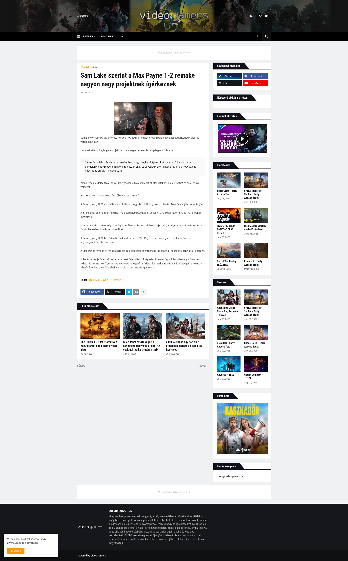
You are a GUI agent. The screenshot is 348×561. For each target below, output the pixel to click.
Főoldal (84, 67)
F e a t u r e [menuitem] (107, 36)
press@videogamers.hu (230, 476)
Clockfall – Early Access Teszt (226, 344)
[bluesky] (260, 16)
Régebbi (202, 365)
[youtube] (266, 16)
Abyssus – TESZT (226, 374)
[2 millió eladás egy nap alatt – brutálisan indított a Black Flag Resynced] (185, 326)
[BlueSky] (129, 292)
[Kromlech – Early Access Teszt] (256, 250)
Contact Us (82, 16)
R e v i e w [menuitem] (87, 36)
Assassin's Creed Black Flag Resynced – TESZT (228, 311)
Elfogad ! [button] (16, 550)
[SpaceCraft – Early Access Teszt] (229, 180)
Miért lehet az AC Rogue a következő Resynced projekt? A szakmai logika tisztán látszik (141, 345)
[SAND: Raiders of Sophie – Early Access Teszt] (256, 180)
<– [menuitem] (122, 36)
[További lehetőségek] (143, 292)
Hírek (94, 67)
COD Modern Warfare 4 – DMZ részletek (255, 227)
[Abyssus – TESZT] (229, 364)
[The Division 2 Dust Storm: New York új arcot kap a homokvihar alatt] (100, 326)
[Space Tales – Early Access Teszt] (256, 332)
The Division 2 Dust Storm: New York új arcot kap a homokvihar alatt (98, 345)
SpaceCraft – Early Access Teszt (227, 192)
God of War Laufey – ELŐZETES (227, 263)
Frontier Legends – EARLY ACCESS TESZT (227, 229)
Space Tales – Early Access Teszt (254, 344)
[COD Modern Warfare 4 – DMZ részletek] (256, 215)
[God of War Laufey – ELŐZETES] (229, 250)
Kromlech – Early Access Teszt (253, 263)
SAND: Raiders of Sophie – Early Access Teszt (253, 194)
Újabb (82, 365)
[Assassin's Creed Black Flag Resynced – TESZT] (229, 297)
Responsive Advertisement (174, 52)
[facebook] (251, 16)
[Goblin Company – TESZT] (256, 364)
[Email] (136, 292)
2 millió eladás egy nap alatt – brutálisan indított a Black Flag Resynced (184, 345)
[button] (79, 36)
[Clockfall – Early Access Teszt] (229, 332)
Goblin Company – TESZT (254, 376)
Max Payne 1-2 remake (108, 280)
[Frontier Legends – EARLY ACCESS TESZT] (229, 215)
